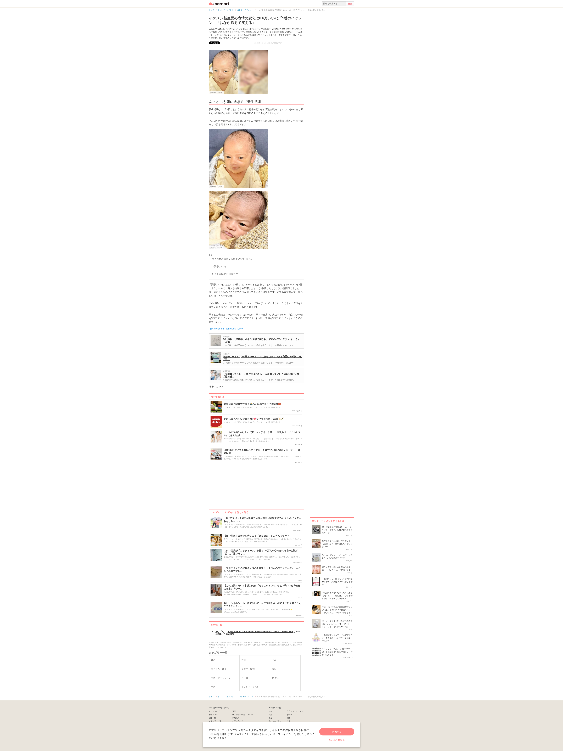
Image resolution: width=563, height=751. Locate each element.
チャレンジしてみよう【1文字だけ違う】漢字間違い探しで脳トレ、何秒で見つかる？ (337, 652)
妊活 (270, 711)
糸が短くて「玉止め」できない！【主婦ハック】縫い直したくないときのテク (337, 543)
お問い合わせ (237, 721)
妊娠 (270, 714)
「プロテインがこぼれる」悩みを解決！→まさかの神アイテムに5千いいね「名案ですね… (262, 569)
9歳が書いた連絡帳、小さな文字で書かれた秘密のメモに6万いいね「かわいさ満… (261, 340)
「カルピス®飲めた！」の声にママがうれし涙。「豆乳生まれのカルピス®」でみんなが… (262, 434)
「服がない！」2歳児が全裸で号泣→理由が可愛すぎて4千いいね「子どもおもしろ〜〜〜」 (262, 520)
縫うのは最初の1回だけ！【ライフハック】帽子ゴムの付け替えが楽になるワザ (337, 529)
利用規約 (235, 717)
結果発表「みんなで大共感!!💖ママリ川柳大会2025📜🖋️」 (255, 418)
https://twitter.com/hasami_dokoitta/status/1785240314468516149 (260, 631)
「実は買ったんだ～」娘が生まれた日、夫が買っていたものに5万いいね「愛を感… (261, 375)
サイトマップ (214, 714)
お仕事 (289, 714)
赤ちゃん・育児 (275, 721)
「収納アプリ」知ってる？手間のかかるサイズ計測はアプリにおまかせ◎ (337, 581)
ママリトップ (214, 711)
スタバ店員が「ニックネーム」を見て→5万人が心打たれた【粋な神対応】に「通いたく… (261, 552)
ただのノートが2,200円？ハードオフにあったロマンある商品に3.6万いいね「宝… (262, 358)
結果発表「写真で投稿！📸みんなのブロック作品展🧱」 (254, 404)
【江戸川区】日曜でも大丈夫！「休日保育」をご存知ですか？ (256, 535)
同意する (336, 731)
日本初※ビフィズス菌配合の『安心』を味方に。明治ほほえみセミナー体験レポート (262, 451)
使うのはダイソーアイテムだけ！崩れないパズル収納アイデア (337, 556)
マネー (289, 721)
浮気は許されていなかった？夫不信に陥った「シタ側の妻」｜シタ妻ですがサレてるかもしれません (337, 595)
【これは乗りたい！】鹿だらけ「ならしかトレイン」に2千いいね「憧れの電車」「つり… (262, 587)
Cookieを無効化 (337, 739)
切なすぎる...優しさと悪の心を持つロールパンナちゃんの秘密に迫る (337, 568)
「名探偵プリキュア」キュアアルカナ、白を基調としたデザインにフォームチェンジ (337, 637)
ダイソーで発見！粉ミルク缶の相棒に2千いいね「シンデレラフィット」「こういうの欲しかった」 (337, 623)
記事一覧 (212, 717)
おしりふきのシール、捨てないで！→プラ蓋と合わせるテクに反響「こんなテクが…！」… (262, 605)
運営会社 (235, 711)
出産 (270, 717)
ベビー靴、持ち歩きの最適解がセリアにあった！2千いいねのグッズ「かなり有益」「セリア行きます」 (337, 609)
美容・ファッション (295, 711)
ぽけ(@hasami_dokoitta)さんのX (226, 328)
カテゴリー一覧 (215, 721)
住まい (289, 717)
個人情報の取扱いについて (242, 714)
